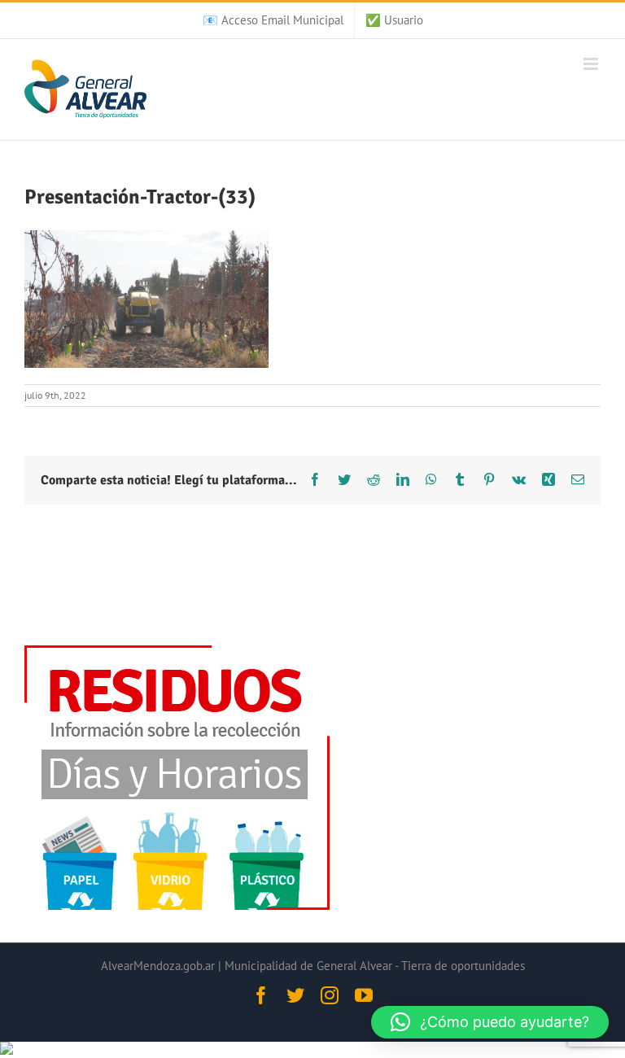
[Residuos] (177, 653)
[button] (490, 1022)
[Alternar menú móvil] (592, 63)
